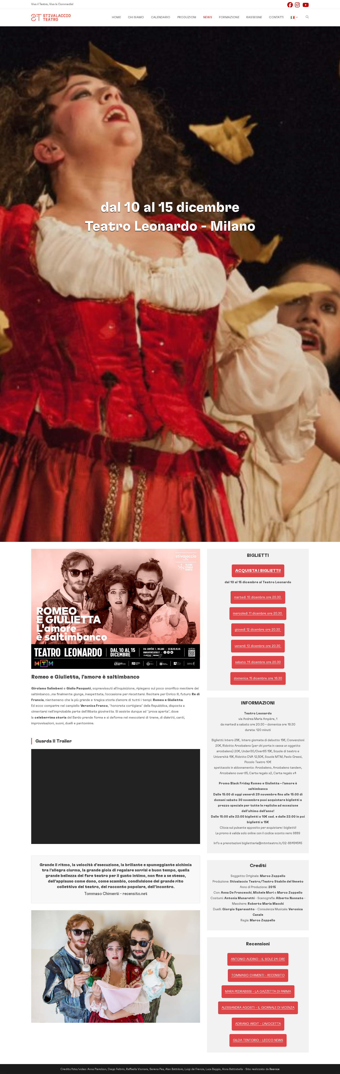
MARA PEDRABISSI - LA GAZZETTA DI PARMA (258, 991)
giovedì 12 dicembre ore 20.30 (258, 629)
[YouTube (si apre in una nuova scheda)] (306, 5)
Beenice (274, 1069)
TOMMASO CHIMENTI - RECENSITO (258, 975)
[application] (115, 796)
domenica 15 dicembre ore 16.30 (258, 678)
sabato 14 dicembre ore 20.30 (258, 662)
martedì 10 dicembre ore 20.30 (258, 597)
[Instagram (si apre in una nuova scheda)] (299, 5)
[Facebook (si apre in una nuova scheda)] (291, 5)
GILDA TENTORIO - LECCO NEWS (258, 1040)
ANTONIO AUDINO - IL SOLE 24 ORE (258, 959)
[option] (115, 966)
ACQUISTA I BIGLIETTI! (258, 571)
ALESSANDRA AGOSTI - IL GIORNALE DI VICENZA (258, 1007)
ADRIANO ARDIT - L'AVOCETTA (258, 1023)
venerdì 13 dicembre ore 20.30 (258, 646)
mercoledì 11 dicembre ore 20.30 (258, 613)
